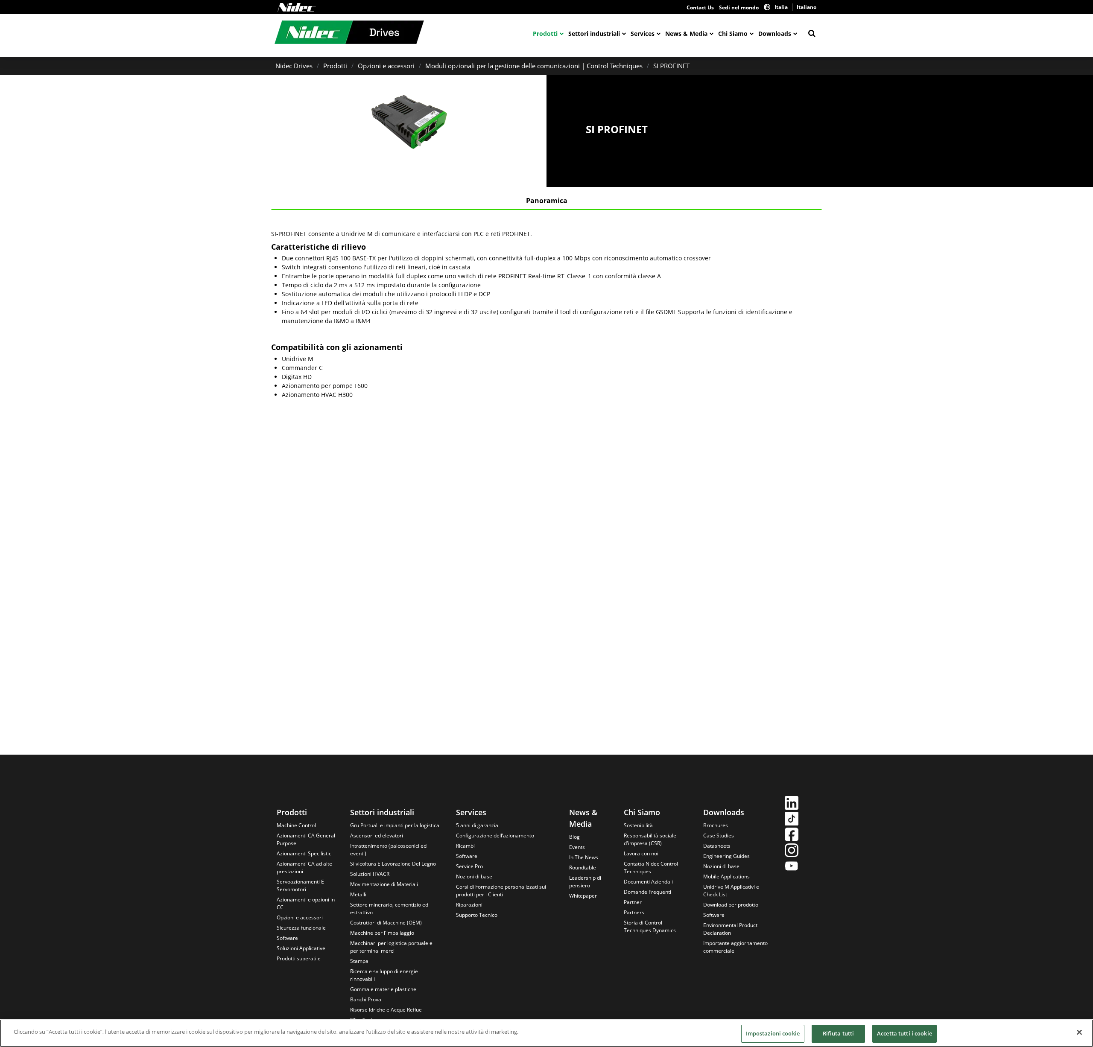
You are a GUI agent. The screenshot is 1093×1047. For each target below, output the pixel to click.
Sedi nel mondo (739, 7)
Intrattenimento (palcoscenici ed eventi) (388, 849)
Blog (574, 836)
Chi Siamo (733, 33)
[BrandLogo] (349, 33)
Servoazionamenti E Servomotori (300, 885)
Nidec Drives (294, 65)
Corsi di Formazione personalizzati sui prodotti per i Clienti (501, 890)
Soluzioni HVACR (369, 874)
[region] (546, 1033)
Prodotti (545, 33)
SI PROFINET (671, 65)
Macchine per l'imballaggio (382, 932)
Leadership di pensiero (585, 881)
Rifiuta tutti (838, 1033)
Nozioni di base (474, 876)
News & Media (686, 33)
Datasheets (717, 845)
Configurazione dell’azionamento (495, 835)
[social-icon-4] (791, 851)
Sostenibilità (638, 825)
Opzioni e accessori (386, 65)
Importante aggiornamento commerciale (735, 946)
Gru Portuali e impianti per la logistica (394, 825)
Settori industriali (594, 33)
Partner (633, 902)
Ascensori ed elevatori (376, 835)
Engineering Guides (726, 856)
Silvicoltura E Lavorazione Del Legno (393, 863)
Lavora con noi (641, 853)
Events (577, 847)
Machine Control (296, 825)
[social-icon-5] (791, 867)
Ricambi (465, 845)
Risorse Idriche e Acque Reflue (386, 1009)
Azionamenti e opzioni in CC (306, 903)
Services (643, 33)
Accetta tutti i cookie (904, 1033)
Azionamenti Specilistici (305, 853)
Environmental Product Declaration (730, 929)
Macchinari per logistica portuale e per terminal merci (391, 946)
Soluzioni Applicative (301, 948)
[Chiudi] (1079, 1032)
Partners (634, 912)
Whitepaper (583, 895)
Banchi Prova (365, 999)
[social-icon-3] (791, 835)
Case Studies (718, 835)
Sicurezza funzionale (301, 927)
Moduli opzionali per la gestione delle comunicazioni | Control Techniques (534, 65)
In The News (583, 857)
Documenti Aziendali (648, 881)
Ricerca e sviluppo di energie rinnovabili (384, 975)
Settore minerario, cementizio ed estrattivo (389, 908)
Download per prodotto (730, 904)
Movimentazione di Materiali (384, 884)
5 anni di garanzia (477, 825)
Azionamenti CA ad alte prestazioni (304, 867)
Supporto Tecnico (476, 915)
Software (287, 938)
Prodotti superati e (299, 958)
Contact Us (700, 7)
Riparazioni (469, 904)
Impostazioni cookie (773, 1033)
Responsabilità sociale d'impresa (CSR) (650, 839)
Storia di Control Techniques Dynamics (650, 926)
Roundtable (582, 867)
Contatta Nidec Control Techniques (651, 867)
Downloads (774, 33)
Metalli (358, 894)
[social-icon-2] (791, 820)
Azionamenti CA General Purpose (306, 839)
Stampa (359, 961)
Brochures (715, 825)
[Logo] (297, 7)
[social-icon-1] (791, 804)
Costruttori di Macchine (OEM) (386, 922)
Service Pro (469, 866)
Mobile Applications (726, 876)
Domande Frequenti (647, 891)
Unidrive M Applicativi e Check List (731, 890)
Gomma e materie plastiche (383, 989)
